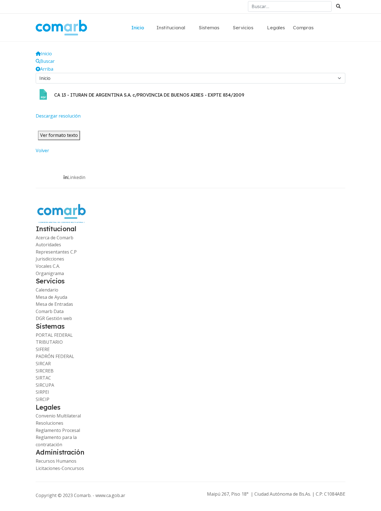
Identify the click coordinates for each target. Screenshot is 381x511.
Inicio (137, 27)
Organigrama (50, 273)
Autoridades (48, 245)
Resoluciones (49, 423)
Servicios (243, 27)
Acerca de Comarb (54, 238)
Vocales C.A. (48, 266)
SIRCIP (42, 399)
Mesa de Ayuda (51, 297)
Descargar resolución (58, 116)
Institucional (170, 27)
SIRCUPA (45, 385)
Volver (42, 150)
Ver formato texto (59, 135)
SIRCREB (45, 371)
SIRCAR (43, 363)
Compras (303, 27)
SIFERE (43, 349)
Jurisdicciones (50, 259)
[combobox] (290, 6)
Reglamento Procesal (58, 430)
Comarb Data (50, 311)
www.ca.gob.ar (110, 495)
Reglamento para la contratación (56, 441)
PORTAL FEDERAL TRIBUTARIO (54, 338)
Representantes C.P (56, 252)
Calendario (47, 290)
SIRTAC (43, 378)
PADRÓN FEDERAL (55, 356)
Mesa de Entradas (54, 304)
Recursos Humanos (56, 461)
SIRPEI (42, 392)
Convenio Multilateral (58, 416)
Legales (275, 27)
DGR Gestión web (54, 318)
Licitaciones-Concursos (60, 468)
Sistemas (209, 27)
